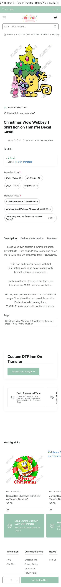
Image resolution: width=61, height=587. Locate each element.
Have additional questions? (21, 113)
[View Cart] (55, 18)
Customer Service (34, 551)
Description (10, 238)
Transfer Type (11, 195)
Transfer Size (11, 172)
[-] (5, 580)
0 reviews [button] (28, 140)
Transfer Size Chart (18, 107)
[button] (39, 580)
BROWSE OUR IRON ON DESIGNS (32, 34)
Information (12, 551)
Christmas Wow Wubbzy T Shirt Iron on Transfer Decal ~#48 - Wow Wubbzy (29, 322)
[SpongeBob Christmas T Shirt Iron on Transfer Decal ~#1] (24, 469)
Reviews (52, 238)
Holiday (55, 34)
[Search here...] (55, 26)
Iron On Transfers (23, 162)
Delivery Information (31, 238)
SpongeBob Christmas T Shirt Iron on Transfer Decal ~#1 (23, 497)
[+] (17, 580)
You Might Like (12, 442)
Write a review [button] (45, 140)
